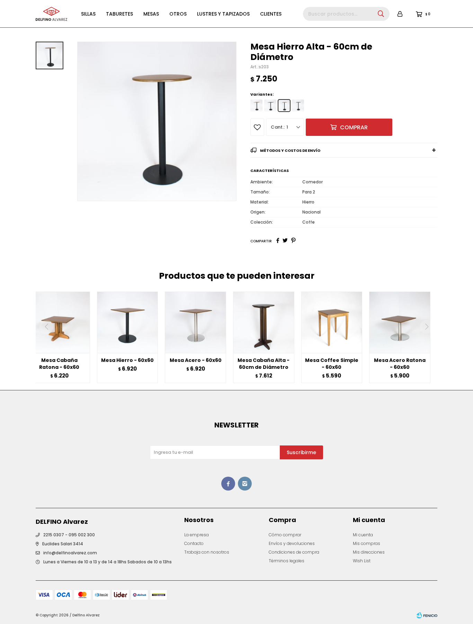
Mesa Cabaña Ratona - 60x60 (59, 364)
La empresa (196, 535)
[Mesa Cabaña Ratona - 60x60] (59, 322)
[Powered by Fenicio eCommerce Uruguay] (427, 615)
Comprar (354, 127)
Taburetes (119, 13)
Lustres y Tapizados (223, 13)
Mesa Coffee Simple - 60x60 (331, 364)
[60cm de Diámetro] (284, 105)
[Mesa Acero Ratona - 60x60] (399, 322)
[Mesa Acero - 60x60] (195, 322)
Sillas (88, 13)
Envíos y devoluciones (292, 543)
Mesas (151, 13)
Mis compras (366, 543)
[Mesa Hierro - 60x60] (127, 322)
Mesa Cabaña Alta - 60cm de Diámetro (263, 364)
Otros (178, 13)
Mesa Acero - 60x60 (196, 360)
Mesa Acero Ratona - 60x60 (400, 364)
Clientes (271, 13)
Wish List (362, 561)
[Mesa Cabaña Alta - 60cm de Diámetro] (263, 322)
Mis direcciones (369, 552)
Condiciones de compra (294, 552)
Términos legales (286, 561)
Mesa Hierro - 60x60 (127, 360)
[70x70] (270, 105)
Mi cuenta (363, 535)
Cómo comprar (285, 535)
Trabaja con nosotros (206, 552)
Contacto (194, 543)
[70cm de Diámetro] (298, 105)
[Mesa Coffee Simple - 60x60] (332, 322)
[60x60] (256, 105)
